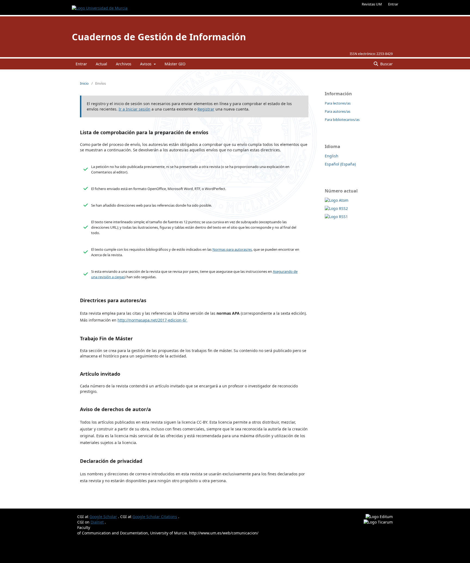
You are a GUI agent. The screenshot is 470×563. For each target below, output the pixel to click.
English (331, 155)
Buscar (386, 63)
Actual (101, 63)
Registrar (205, 109)
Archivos (123, 63)
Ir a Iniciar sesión (134, 109)
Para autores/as (337, 111)
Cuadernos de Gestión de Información (159, 36)
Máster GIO (175, 63)
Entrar (393, 4)
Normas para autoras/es (232, 249)
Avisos (146, 63)
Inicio (84, 83)
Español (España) (340, 164)
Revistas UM (372, 4)
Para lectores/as (338, 103)
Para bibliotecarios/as (342, 119)
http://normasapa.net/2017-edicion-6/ (152, 320)
